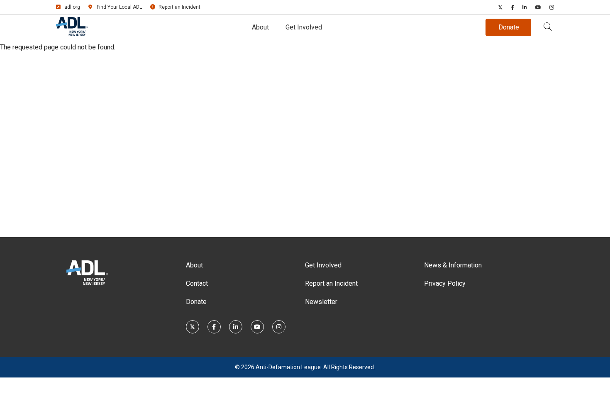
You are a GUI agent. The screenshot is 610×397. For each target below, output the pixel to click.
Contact (197, 283)
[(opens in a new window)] (192, 326)
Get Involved (303, 27)
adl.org (72, 7)
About (260, 27)
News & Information (453, 265)
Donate (196, 302)
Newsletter (321, 302)
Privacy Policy (445, 283)
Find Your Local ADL (119, 7)
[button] (548, 27)
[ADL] (72, 33)
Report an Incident (179, 7)
